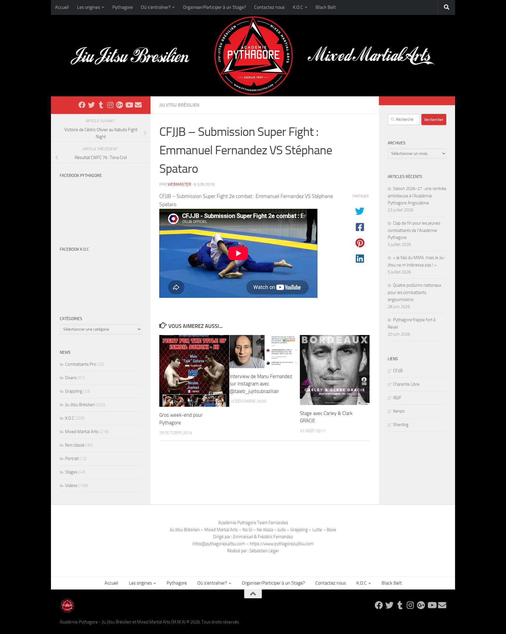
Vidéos (71, 485)
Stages (71, 472)
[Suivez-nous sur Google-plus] (119, 104)
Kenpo (399, 411)
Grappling (73, 391)
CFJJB (398, 370)
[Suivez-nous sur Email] (138, 104)
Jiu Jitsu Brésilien (179, 105)
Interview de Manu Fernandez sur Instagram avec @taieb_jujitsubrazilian (261, 383)
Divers (71, 377)
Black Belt (326, 7)
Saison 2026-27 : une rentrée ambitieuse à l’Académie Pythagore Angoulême (417, 196)
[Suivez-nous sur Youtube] (128, 104)
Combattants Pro (80, 364)
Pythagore (122, 7)
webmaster (179, 184)
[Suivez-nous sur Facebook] (82, 104)
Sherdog (400, 424)
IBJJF (397, 397)
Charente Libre (406, 384)
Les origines (88, 7)
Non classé (75, 445)
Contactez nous (269, 7)
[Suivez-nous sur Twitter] (91, 104)
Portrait (72, 458)
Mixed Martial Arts (81, 431)
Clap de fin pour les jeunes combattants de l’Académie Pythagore (414, 230)
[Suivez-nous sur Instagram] (110, 104)
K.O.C (298, 7)
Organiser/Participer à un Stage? (214, 7)
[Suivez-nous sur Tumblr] (100, 104)
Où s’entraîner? (155, 7)
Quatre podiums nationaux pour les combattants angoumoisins (414, 292)
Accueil (62, 7)
